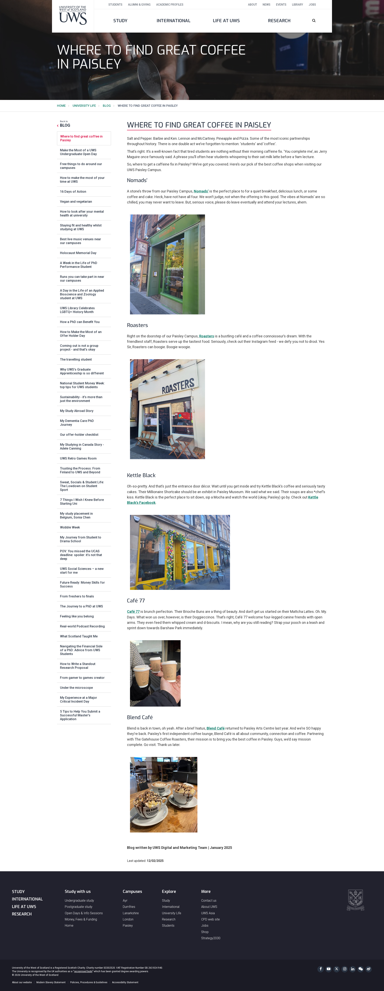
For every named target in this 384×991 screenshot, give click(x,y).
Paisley (128, 925)
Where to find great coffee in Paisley (81, 138)
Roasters (206, 336)
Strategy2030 (210, 938)
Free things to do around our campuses (81, 166)
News (266, 4)
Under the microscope (76, 688)
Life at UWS (226, 21)
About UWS (209, 907)
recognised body (83, 971)
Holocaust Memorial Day (78, 253)
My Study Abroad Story (76, 411)
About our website (22, 982)
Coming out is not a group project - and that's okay (79, 347)
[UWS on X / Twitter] (336, 969)
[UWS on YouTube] (328, 969)
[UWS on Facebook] (320, 969)
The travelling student (76, 359)
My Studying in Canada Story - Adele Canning (82, 446)
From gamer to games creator (82, 678)
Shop (205, 932)
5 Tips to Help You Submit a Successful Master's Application (80, 715)
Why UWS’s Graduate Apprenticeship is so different (82, 371)
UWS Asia (208, 913)
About (252, 4)
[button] (319, 21)
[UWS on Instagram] (344, 969)
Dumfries (129, 907)
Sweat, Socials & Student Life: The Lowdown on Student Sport (82, 486)
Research (279, 21)
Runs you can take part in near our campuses (82, 278)
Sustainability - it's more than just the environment (81, 399)
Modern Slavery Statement (51, 982)
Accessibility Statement (125, 982)
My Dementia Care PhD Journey (77, 423)
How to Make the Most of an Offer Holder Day (81, 334)
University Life (84, 106)
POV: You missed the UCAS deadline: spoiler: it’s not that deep (81, 555)
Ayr (125, 900)
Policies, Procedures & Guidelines (88, 982)
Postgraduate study (78, 907)
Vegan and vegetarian (76, 201)
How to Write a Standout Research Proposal (77, 666)
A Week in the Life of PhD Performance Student (78, 265)
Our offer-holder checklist (79, 435)
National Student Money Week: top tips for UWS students (82, 385)
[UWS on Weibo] (368, 969)
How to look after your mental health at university (82, 213)
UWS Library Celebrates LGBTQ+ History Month (77, 310)
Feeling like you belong (77, 616)
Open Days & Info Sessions (84, 913)
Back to (65, 123)
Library (297, 4)
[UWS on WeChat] (360, 969)
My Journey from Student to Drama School (80, 539)
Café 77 (133, 611)
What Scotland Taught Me (79, 636)
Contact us (208, 900)
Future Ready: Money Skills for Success (82, 584)
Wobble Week (70, 527)
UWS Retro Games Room (78, 458)
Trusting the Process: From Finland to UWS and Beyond (80, 470)
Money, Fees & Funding (81, 919)
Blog (107, 106)
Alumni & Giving (139, 4)
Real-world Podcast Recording (82, 626)
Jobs (312, 4)
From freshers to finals (77, 596)
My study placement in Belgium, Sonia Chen (76, 515)
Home (61, 106)
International (173, 21)
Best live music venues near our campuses (80, 241)
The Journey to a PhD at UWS (81, 606)
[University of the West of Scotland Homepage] (73, 16)
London (128, 919)
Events (281, 4)
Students (115, 4)
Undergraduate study (79, 900)
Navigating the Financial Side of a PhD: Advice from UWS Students (81, 650)
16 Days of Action (73, 191)
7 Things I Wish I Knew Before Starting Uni (82, 501)
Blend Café (216, 728)
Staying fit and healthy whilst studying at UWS (81, 227)
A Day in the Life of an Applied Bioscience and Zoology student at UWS (82, 294)
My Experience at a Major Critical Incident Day (78, 699)
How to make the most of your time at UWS (82, 179)
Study (120, 21)
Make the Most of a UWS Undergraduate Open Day (78, 152)
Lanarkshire (131, 913)
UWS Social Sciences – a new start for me (82, 570)
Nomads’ (201, 191)
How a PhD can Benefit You (80, 322)
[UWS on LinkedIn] (352, 969)
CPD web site (210, 919)
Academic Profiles (169, 4)
